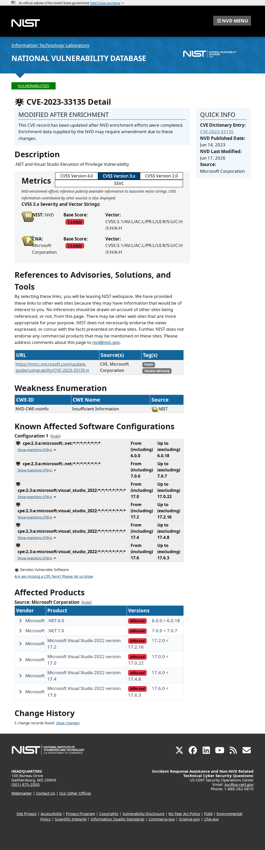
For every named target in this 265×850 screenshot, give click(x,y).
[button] (232, 21)
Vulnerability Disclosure (143, 813)
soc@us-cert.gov (239, 784)
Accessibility (51, 813)
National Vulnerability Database (78, 58)
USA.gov (211, 819)
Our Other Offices (75, 793)
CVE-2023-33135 (217, 131)
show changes (67, 723)
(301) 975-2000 (25, 784)
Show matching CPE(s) (35, 449)
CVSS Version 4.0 (76, 176)
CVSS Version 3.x (119, 176)
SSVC (119, 183)
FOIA (208, 813)
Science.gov (189, 819)
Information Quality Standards (117, 819)
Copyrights (108, 813)
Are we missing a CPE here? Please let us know (53, 576)
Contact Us (45, 793)
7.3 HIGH (75, 222)
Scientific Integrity (71, 819)
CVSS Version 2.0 (161, 176)
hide (55, 436)
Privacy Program (80, 813)
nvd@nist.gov (106, 342)
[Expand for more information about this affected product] (20, 620)
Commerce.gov (162, 819)
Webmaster (21, 793)
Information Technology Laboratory (50, 45)
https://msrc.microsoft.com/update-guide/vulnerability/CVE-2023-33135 (51, 367)
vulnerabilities (33, 85)
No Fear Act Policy (184, 813)
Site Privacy (26, 813)
